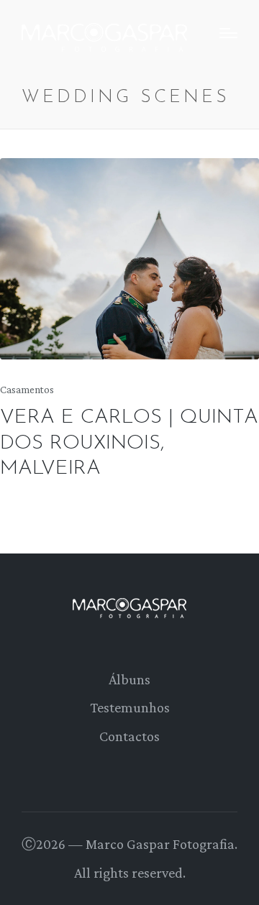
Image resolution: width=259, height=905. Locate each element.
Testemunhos (130, 707)
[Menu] (228, 33)
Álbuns (129, 679)
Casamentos (27, 389)
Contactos (129, 736)
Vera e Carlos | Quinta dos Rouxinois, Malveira (129, 443)
